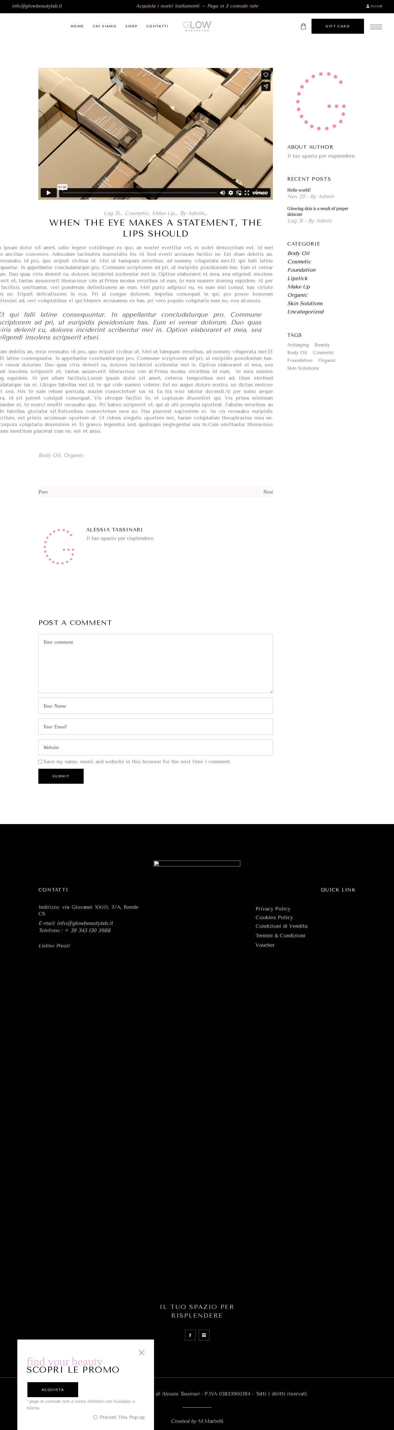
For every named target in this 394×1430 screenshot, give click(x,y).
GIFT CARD (338, 26)
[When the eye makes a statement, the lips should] (59, 547)
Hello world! (299, 190)
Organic (73, 455)
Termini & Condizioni (280, 935)
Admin (196, 213)
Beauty (322, 344)
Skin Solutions (305, 303)
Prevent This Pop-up (121, 1417)
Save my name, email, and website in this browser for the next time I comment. (137, 761)
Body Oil (49, 455)
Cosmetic (137, 213)
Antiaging (298, 344)
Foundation (301, 270)
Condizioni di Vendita (281, 926)
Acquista (53, 1389)
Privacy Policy (273, 909)
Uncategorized (305, 312)
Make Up (163, 213)
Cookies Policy (274, 917)
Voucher (265, 945)
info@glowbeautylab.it (37, 6)
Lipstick (297, 278)
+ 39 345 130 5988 (87, 930)
